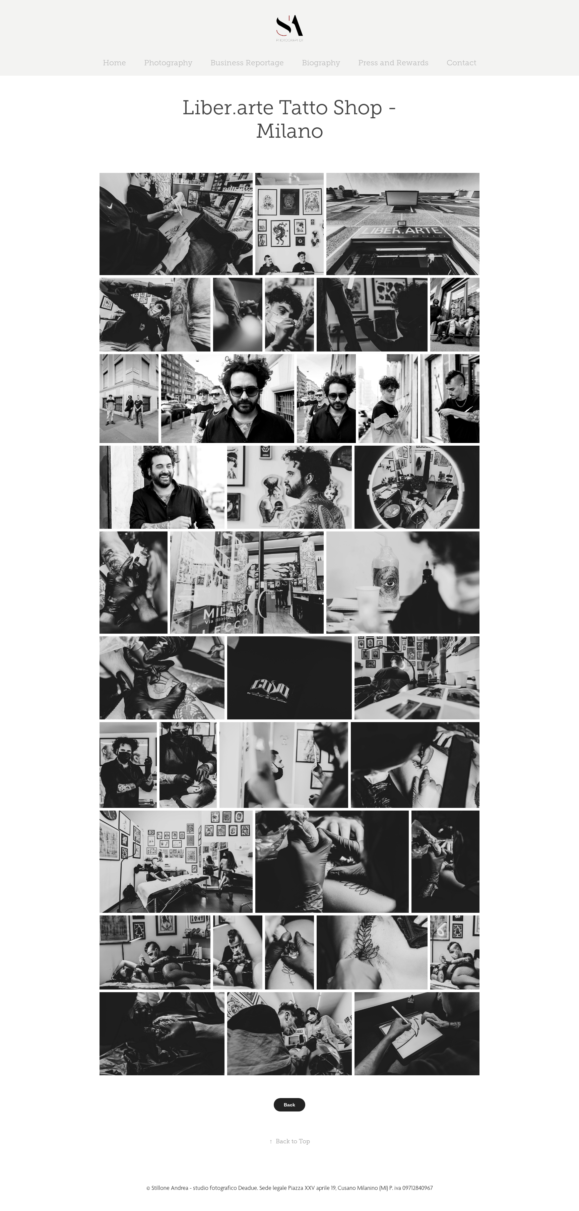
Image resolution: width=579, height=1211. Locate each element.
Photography (168, 63)
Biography (321, 63)
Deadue (247, 1188)
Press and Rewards (393, 63)
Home (114, 63)
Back (289, 1104)
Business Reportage (247, 63)
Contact (461, 63)
